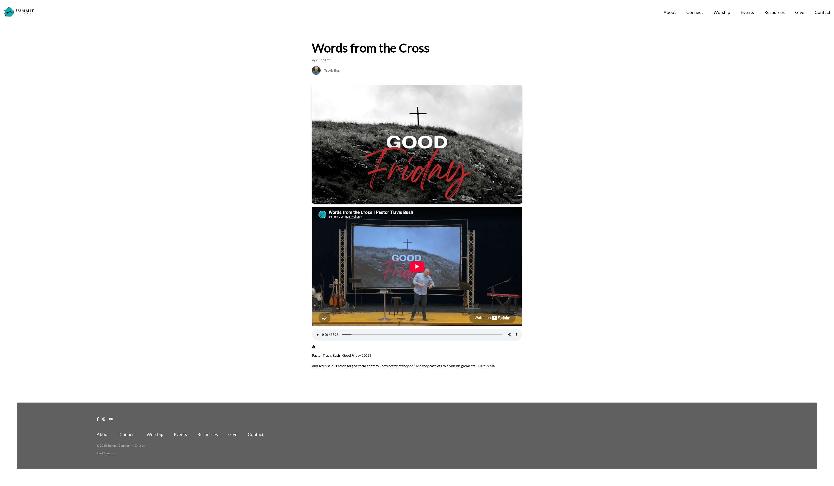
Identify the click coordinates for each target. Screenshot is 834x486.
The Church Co (106, 453)
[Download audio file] (313, 346)
